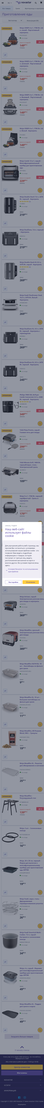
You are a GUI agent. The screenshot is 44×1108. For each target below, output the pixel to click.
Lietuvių (8, 526)
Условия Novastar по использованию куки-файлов (23, 570)
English (14, 526)
